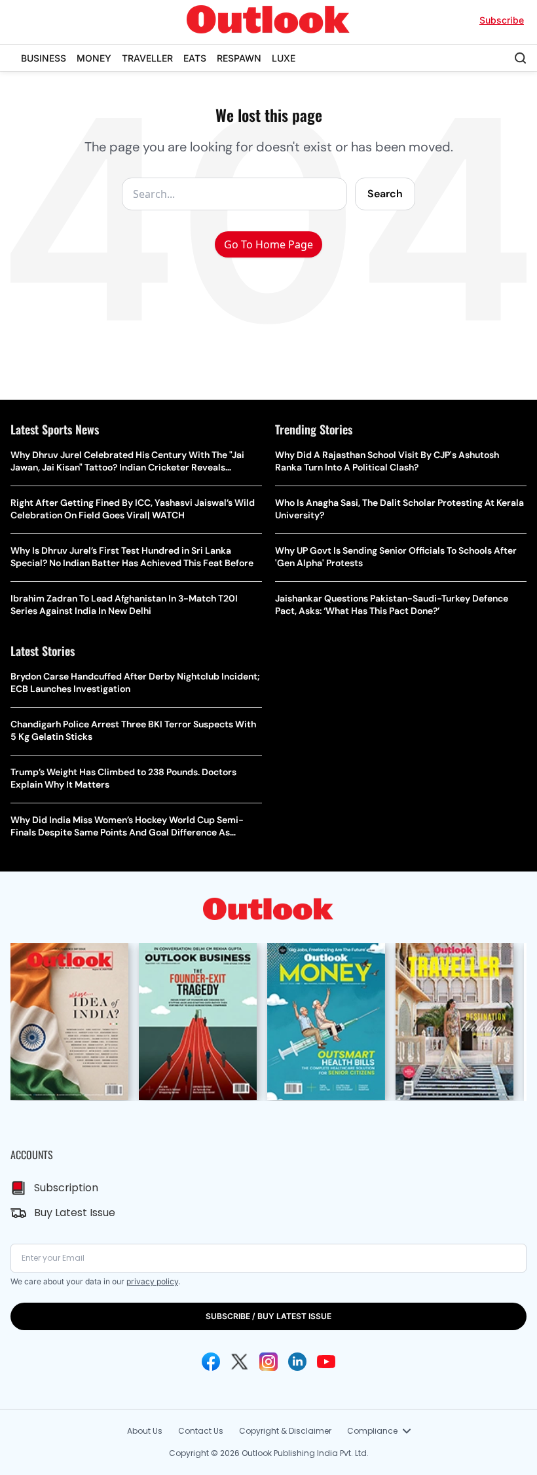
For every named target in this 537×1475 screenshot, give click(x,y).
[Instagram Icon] (268, 1361)
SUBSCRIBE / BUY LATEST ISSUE (268, 1316)
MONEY (94, 58)
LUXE (283, 58)
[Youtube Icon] (326, 1361)
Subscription (66, 1187)
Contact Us (200, 1430)
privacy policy (152, 1281)
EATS (194, 58)
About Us (144, 1430)
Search (385, 194)
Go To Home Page (268, 244)
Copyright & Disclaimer (285, 1430)
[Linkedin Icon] (297, 1361)
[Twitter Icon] (239, 1361)
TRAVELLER (147, 58)
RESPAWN (239, 58)
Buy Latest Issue (74, 1212)
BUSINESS (43, 58)
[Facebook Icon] (210, 1361)
